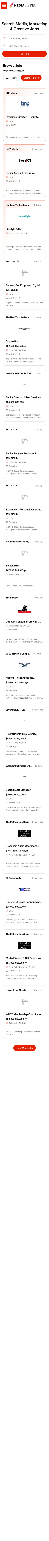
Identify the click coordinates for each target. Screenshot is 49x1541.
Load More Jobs (24, 1048)
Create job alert (31, 77)
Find (27, 54)
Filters (14, 77)
